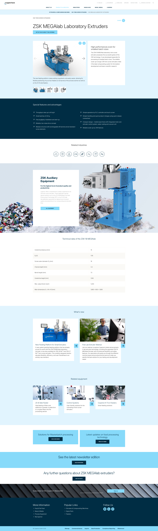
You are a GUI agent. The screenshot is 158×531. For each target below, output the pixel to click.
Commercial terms (77, 528)
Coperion (9, 3)
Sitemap (67, 528)
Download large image (84, 43)
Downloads (119, 2)
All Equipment (50, 208)
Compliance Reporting (108, 528)
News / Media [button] (99, 7)
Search (153, 2)
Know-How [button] (87, 7)
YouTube (104, 509)
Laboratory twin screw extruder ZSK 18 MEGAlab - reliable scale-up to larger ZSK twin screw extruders (56, 90)
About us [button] (49, 7)
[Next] (83, 58)
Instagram (112, 509)
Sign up (116, 491)
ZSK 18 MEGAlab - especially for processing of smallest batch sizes (63, 90)
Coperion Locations (145, 2)
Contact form (134, 2)
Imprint (87, 528)
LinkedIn (108, 509)
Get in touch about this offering (45, 32)
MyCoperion (110, 2)
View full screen (80, 43)
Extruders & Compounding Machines (59, 12)
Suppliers (126, 2)
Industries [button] (76, 7)
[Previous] (35, 58)
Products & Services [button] (62, 7)
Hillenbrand (121, 528)
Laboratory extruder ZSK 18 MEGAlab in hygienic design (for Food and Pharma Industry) (49, 90)
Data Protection (95, 528)
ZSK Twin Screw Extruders (79, 12)
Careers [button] (109, 7)
